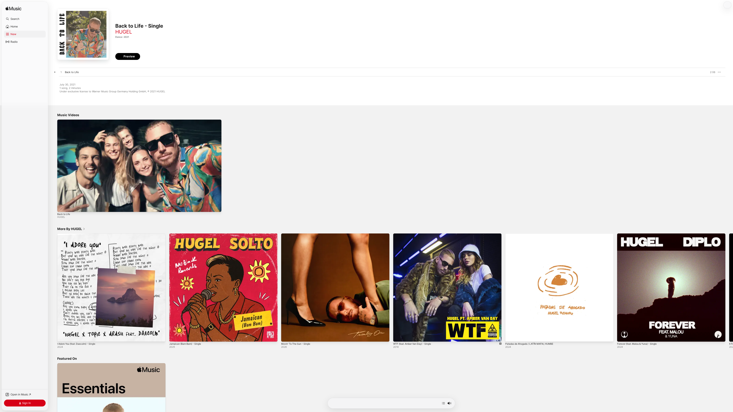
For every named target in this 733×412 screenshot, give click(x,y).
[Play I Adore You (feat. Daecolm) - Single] (62, 337)
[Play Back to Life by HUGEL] (61, 72)
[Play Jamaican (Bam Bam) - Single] (174, 337)
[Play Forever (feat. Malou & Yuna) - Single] (622, 337)
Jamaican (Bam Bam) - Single (186, 235)
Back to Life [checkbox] (72, 72)
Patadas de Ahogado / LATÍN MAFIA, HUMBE (532, 235)
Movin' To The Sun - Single (297, 235)
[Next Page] (729, 287)
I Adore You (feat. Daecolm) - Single (78, 235)
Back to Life (63, 214)
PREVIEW (711, 72)
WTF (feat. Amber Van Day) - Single (414, 235)
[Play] (62, 207)
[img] (13, 8)
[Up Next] (443, 403)
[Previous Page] (53, 287)
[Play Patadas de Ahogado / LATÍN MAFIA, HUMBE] (510, 337)
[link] (71, 229)
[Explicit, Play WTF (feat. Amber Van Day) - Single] (398, 337)
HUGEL (123, 32)
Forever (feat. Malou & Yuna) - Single (639, 235)
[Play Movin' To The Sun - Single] (286, 337)
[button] (24, 19)
